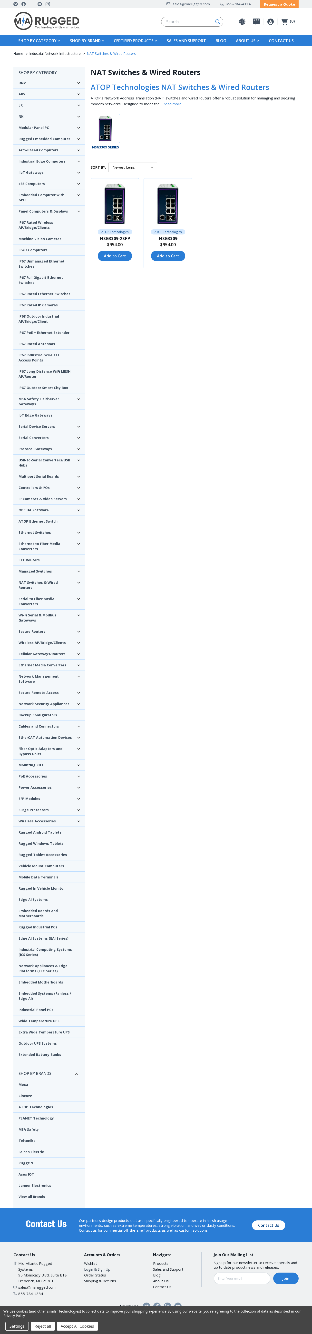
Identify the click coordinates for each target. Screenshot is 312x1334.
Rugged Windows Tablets (41, 843)
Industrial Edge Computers (42, 161)
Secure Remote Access (39, 692)
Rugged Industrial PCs (38, 927)
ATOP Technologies (36, 1107)
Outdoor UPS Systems (38, 1043)
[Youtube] (40, 4)
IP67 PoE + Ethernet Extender (44, 332)
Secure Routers (32, 631)
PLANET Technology (36, 1118)
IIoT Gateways (31, 172)
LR (21, 105)
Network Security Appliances (44, 703)
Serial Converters (34, 437)
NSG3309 (168, 238)
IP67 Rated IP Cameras (38, 305)
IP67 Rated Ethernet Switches (44, 294)
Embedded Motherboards (41, 982)
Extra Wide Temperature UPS (44, 1032)
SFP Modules (29, 798)
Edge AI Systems (33, 899)
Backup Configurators (38, 715)
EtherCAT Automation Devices (45, 737)
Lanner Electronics (35, 1185)
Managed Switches (35, 571)
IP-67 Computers (33, 250)
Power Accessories (35, 787)
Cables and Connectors (39, 726)
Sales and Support (186, 40)
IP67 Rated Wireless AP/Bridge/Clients (36, 225)
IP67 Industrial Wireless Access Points (39, 357)
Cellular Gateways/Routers (42, 654)
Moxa (23, 1084)
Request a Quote (279, 4)
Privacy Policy (14, 1315)
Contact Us (281, 40)
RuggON (26, 1163)
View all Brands (32, 1196)
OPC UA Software (34, 510)
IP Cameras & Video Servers (43, 499)
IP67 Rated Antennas (37, 343)
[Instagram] (48, 4)
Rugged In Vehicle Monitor (42, 888)
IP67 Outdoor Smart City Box (43, 387)
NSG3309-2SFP (115, 238)
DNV (22, 82)
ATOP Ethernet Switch (38, 521)
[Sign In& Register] (270, 22)
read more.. (173, 103)
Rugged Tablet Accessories (43, 854)
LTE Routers (29, 560)
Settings (17, 1326)
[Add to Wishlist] (97, 184)
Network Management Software (39, 679)
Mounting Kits (31, 765)
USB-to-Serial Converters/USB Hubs (44, 462)
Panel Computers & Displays (43, 211)
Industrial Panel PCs (36, 1009)
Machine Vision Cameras (40, 238)
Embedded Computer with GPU (41, 197)
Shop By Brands (35, 1073)
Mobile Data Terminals (38, 877)
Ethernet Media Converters (42, 665)
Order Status (95, 1275)
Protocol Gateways (35, 449)
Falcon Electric (31, 1151)
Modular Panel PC (34, 127)
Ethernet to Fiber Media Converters (39, 546)
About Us (161, 1280)
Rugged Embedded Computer (44, 138)
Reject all (43, 1326)
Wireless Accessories (37, 821)
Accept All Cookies (77, 1326)
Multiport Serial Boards (39, 476)
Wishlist (90, 1263)
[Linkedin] (31, 4)
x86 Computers (32, 183)
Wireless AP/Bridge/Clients (42, 642)
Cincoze (25, 1095)
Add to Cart (115, 256)
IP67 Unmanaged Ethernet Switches (42, 264)
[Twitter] (15, 4)
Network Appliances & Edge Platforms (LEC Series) (43, 968)
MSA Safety (29, 1129)
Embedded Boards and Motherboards (38, 913)
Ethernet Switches (35, 532)
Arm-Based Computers (38, 150)
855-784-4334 (238, 3)
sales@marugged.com (191, 3)
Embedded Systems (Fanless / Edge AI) (45, 996)
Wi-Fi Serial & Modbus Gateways (37, 618)
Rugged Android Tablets (40, 832)
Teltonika (27, 1140)
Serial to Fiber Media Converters (36, 601)
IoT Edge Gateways (35, 415)
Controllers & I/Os (34, 487)
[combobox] (192, 22)
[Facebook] (23, 4)
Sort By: (98, 167)
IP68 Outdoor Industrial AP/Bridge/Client (39, 319)
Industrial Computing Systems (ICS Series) (45, 952)
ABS (22, 94)
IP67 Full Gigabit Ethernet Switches (41, 280)
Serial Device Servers (37, 426)
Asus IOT (26, 1174)
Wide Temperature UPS (39, 1021)
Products (160, 1263)
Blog (221, 40)
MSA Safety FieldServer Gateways (39, 401)
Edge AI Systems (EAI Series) (43, 938)
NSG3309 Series (105, 147)
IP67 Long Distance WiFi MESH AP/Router (44, 374)
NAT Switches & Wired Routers (38, 585)
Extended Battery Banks (40, 1054)
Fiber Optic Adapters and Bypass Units (40, 751)
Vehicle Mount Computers (41, 866)
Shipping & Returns (100, 1280)
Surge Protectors (34, 810)
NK (21, 116)
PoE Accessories (33, 776)
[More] (58, 40)
